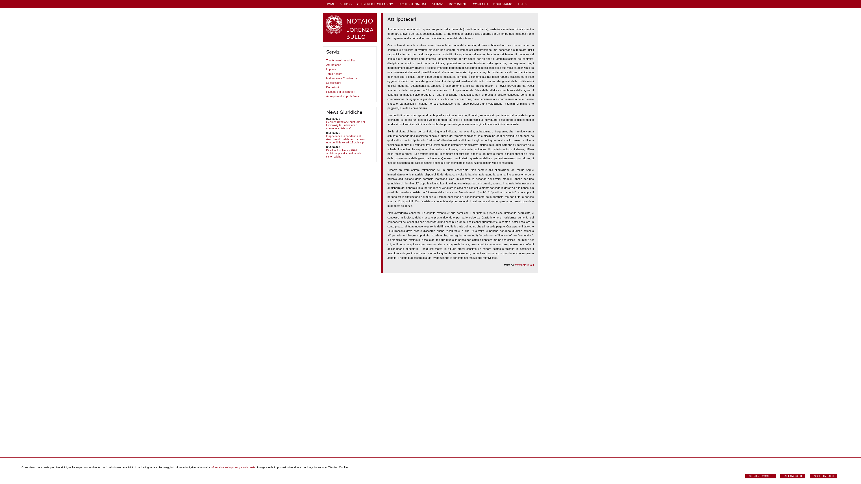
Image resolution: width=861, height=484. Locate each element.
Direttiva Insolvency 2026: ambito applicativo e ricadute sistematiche (343, 153)
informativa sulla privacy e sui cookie (233, 467)
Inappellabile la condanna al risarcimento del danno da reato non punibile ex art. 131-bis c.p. (345, 139)
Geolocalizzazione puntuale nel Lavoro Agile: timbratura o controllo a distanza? (345, 125)
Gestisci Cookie (760, 476)
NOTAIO (359, 21)
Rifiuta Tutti (793, 476)
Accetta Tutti (823, 476)
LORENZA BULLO (360, 33)
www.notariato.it (524, 265)
